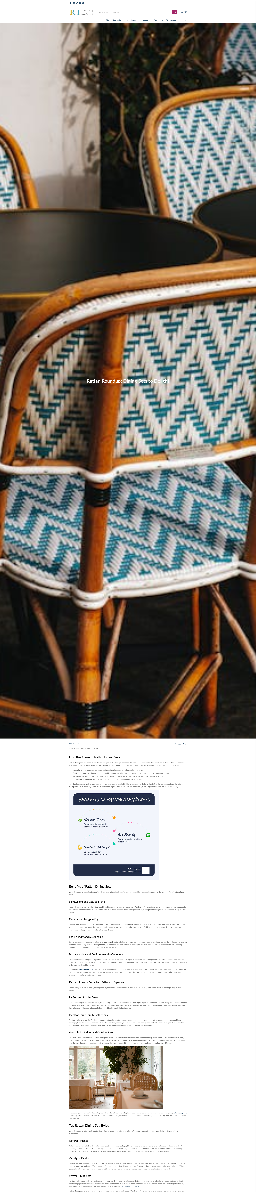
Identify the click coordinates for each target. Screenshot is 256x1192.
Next (185, 744)
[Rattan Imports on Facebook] (71, 3)
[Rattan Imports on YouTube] (74, 3)
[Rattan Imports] (81, 12)
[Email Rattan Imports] (83, 3)
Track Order (171, 20)
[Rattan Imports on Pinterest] (77, 3)
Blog (108, 20)
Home (71, 743)
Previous (178, 744)
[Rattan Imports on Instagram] (80, 3)
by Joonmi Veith (74, 748)
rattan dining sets (86, 969)
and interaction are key (131, 1186)
